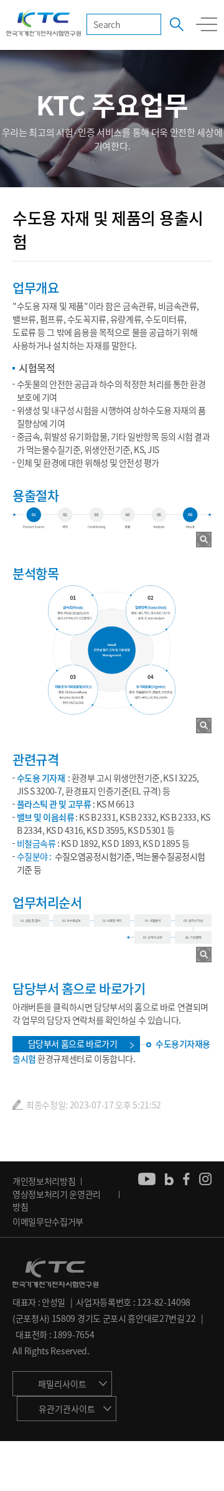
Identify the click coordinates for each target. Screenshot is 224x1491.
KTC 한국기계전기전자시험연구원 (43, 23)
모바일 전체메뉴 (206, 24)
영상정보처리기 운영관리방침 (56, 1200)
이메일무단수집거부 (47, 1221)
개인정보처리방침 (43, 1181)
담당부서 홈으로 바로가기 (73, 1043)
